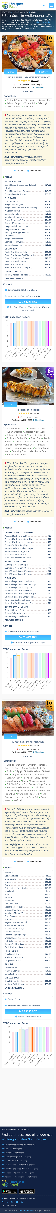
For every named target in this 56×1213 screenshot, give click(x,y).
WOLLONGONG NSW (21, 12)
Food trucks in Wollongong (15, 1161)
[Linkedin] (22, 1202)
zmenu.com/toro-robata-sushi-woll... (24, 631)
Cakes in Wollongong (13, 1149)
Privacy (5, 1205)
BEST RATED (6, 12)
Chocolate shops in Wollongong (17, 1157)
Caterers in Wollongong (14, 1153)
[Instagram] (12, 1202)
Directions (39, 87)
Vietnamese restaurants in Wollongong (20, 1177)
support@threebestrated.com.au (22, 1198)
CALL (11, 72)
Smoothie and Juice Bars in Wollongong (21, 1169)
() (34, 81)
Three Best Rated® (26, 1211)
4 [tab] (30, 398)
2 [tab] (26, 398)
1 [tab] (24, 398)
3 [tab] (28, 398)
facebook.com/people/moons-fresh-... (25, 1005)
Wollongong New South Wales (24, 1139)
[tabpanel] (28, 53)
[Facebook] (2, 1202)
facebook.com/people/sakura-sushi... (24, 296)
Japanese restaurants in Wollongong (19, 1165)
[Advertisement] (28, 1098)
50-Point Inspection (43, 22)
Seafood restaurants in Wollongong (19, 1173)
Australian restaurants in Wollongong (20, 1145)
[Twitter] (7, 1202)
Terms (14, 1205)
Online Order (14, 999)
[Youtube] (17, 1202)
